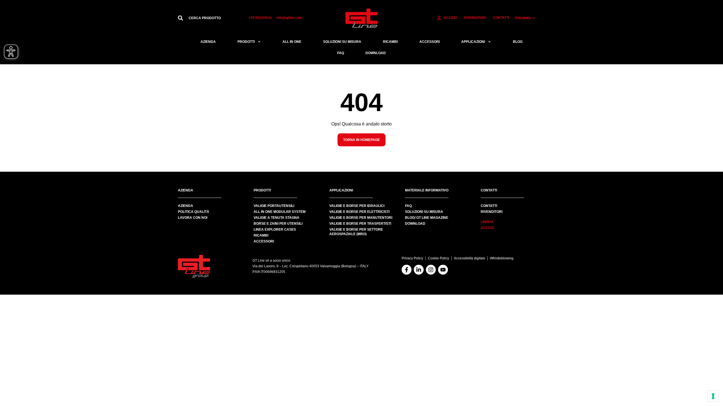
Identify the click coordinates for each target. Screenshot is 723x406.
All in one (291, 42)
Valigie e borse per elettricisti (359, 212)
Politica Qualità (193, 212)
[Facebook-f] (406, 270)
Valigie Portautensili (274, 206)
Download (375, 53)
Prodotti (246, 42)
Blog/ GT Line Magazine (426, 218)
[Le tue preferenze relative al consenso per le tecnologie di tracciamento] (713, 396)
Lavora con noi (192, 218)
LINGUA (487, 222)
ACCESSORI (429, 42)
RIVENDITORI (491, 212)
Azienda (208, 42)
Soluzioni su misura (342, 42)
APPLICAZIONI (473, 42)
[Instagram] (431, 270)
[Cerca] (180, 18)
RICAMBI (390, 42)
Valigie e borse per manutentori (360, 218)
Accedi (487, 228)
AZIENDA (185, 206)
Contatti (489, 206)
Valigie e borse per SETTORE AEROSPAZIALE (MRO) (356, 232)
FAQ (340, 53)
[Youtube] (443, 270)
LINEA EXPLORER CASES (275, 229)
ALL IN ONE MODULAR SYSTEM (280, 212)
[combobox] (213, 18)
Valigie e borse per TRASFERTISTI (360, 224)
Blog (517, 42)
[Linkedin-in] (419, 270)
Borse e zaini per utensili (278, 224)
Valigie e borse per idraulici (356, 206)
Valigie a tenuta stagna (276, 218)
